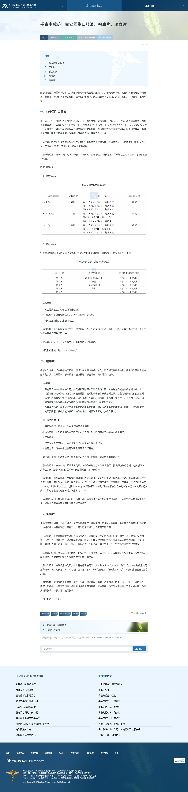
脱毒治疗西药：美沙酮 (27, 712)
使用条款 (90, 753)
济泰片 (52, 80)
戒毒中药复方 (53, 629)
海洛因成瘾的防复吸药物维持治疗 (32, 723)
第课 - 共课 (138, 613)
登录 (116, 753)
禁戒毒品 (54, 37)
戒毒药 (55, 614)
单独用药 (53, 67)
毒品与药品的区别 (107, 695)
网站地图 (48, 753)
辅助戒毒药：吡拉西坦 (27, 701)
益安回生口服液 (56, 62)
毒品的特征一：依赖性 (109, 701)
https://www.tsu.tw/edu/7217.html (107, 637)
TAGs (61, 753)
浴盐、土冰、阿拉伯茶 (109, 735)
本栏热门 (150, 5)
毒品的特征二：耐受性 (109, 706)
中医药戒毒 (45, 614)
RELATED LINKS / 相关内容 (29, 675)
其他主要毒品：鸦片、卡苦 (111, 723)
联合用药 (53, 71)
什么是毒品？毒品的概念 (110, 684)
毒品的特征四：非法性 (109, 718)
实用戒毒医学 (29, 5)
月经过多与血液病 (24, 689)
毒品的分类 (103, 689)
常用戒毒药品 (94, 5)
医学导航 (104, 753)
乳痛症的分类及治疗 (26, 684)
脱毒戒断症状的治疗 (26, 695)
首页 (44, 37)
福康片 (52, 75)
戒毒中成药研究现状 (56, 624)
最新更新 (20, 753)
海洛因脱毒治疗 (23, 729)
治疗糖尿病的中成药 (26, 735)
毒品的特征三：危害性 (109, 712)
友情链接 (34, 753)
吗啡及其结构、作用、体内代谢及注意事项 (119, 729)
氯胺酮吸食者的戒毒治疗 (28, 718)
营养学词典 (74, 753)
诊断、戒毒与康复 (87, 37)
